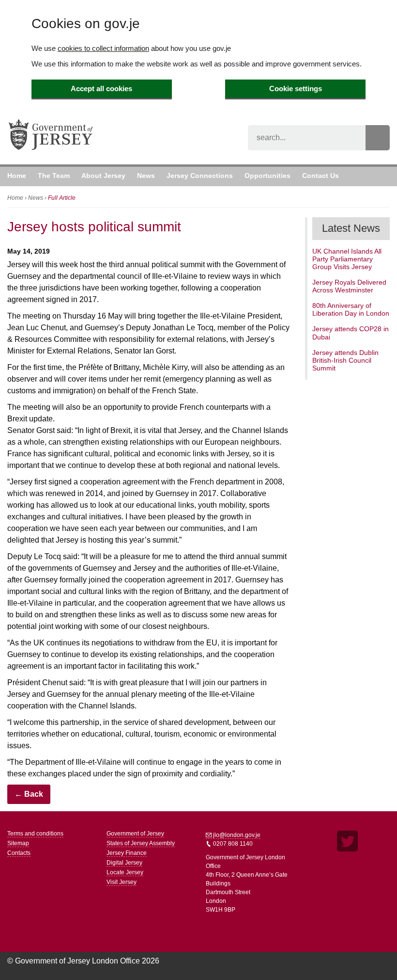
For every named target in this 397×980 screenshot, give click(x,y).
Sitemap (18, 843)
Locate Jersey (125, 872)
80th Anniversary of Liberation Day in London (350, 309)
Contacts (19, 853)
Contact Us (320, 175)
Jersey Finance (127, 853)
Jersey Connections (200, 175)
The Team (54, 175)
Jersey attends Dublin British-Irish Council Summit (345, 360)
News (146, 175)
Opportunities (267, 175)
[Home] (50, 150)
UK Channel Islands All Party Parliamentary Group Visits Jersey (347, 259)
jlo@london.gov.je (236, 835)
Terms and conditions (35, 833)
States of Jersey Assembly (141, 843)
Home (16, 175)
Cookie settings (295, 88)
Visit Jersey (122, 882)
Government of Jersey (135, 833)
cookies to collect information (103, 48)
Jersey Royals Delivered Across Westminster (349, 286)
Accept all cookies (101, 88)
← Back (29, 794)
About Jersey (103, 175)
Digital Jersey (124, 862)
